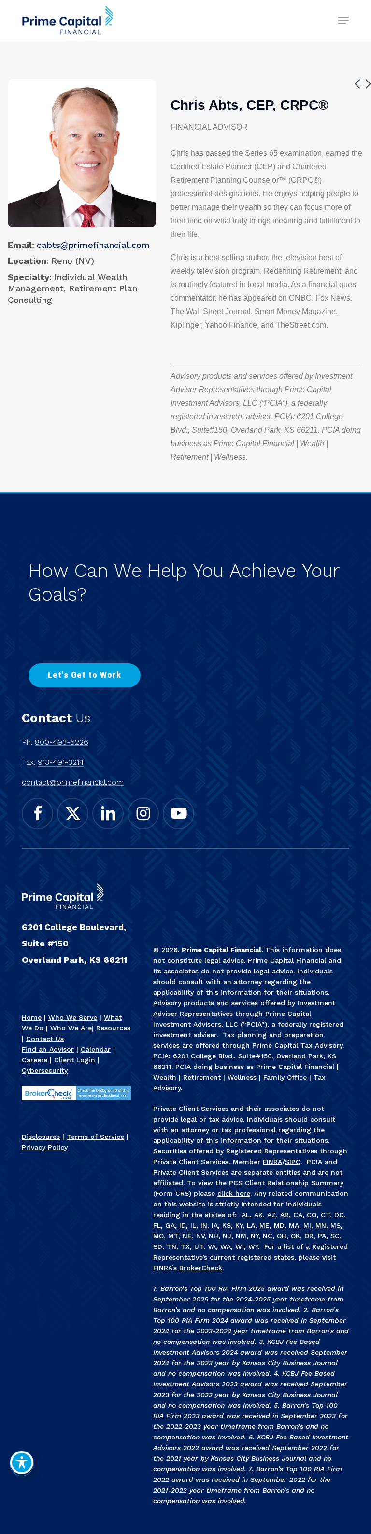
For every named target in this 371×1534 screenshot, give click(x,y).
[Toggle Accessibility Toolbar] (21, 1462)
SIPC (292, 1161)
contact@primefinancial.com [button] (73, 782)
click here (233, 1193)
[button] (343, 20)
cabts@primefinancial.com (93, 245)
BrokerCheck (200, 1268)
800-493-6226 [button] (61, 742)
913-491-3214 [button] (61, 762)
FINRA (272, 1161)
